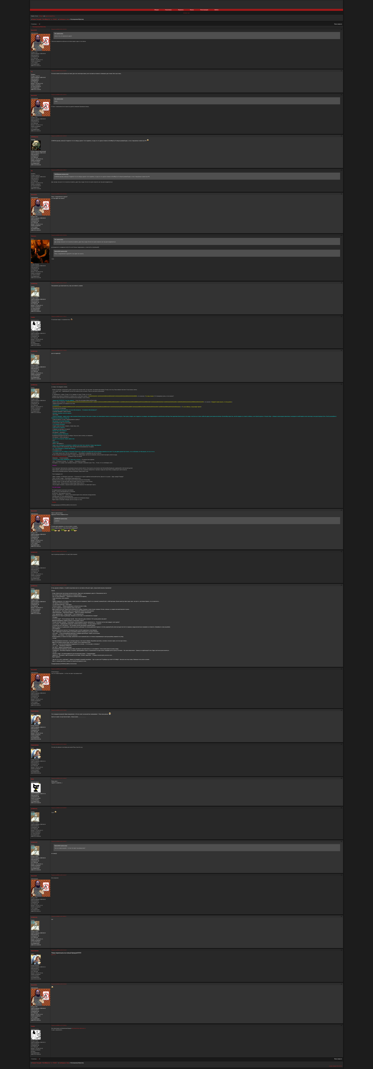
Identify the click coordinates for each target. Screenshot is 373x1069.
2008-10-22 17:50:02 (62, 350)
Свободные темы (64, 19)
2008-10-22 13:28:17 (62, 170)
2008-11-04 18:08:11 (61, 916)
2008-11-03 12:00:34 (61, 778)
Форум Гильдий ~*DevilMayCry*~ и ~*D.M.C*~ (45, 19)
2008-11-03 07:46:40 (61, 710)
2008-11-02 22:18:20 (61, 585)
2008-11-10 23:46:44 (61, 1025)
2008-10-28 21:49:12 (62, 510)
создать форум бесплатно (335, 1066)
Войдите (41, 16)
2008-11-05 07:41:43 (61, 950)
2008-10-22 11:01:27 (61, 70)
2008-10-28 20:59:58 (62, 384)
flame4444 (34, 30)
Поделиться (54, 29)
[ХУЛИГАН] (34, 283)
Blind (32, 779)
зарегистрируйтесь (50, 16)
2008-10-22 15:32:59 (62, 235)
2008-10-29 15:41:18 (62, 551)
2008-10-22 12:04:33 (62, 135)
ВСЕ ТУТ (53, 954)
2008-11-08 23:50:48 (61, 984)
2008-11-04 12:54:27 (61, 841)
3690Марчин (34, 137)
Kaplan (33, 317)
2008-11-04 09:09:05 (61, 807)
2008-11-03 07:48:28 (61, 744)
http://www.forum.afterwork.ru (79, 1028)
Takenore (33, 236)
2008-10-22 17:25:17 (62, 316)
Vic (32, 71)
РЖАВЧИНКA (35, 711)
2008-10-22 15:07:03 (62, 193)
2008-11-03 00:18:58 (61, 668)
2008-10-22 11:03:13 (61, 94)
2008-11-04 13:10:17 (61, 875)
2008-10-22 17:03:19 (62, 282)
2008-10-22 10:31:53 (62, 29)
